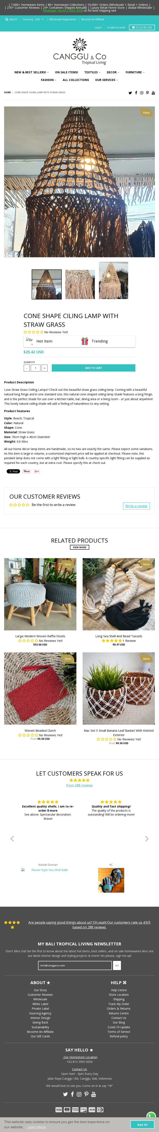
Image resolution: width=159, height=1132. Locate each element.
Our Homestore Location (80, 1057)
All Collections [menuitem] (76, 80)
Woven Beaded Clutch (40, 730)
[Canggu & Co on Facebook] (136, 93)
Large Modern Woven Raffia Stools (40, 636)
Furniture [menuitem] (134, 72)
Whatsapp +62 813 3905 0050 (63, 10)
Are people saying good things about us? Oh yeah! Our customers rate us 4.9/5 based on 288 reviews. (89, 924)
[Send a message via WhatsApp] (151, 1116)
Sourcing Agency (40, 1013)
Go (117, 965)
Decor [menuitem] (112, 72)
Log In (98, 27)
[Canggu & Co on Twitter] (130, 93)
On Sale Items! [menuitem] (66, 72)
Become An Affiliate (92, 19)
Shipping (118, 999)
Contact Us (118, 1018)
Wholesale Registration (62, 19)
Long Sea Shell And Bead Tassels (118, 636)
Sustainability (40, 1027)
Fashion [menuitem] (47, 80)
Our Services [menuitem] (105, 80)
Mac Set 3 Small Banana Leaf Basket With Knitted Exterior (119, 732)
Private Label (40, 1008)
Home (7, 92)
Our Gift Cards (40, 1036)
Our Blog (119, 1022)
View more (79, 547)
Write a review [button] (136, 506)
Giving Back (40, 1022)
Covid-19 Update (119, 1027)
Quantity (29, 362)
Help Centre (119, 990)
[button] (34, 332)
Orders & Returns (118, 1008)
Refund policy (119, 1036)
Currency (28, 19)
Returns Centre (119, 1013)
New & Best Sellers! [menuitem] (30, 72)
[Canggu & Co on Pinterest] (147, 93)
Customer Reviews (40, 995)
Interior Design (40, 1018)
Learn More (36, 1127)
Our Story (40, 990)
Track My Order (118, 1004)
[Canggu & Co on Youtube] (153, 93)
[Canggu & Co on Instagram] (141, 93)
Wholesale (40, 999)
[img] (79, 780)
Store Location (119, 995)
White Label (40, 1004)
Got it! (142, 1124)
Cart (144, 27)
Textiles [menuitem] (91, 72)
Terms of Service (118, 1032)
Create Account (116, 27)
